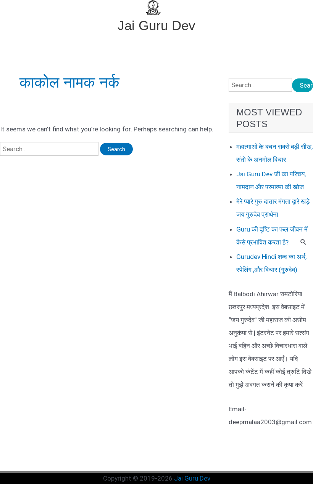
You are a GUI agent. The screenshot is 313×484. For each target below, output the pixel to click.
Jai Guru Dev (156, 25)
